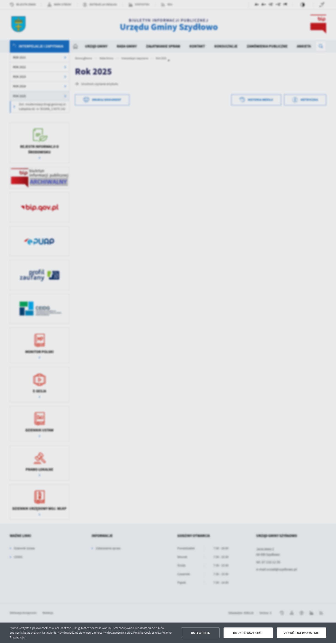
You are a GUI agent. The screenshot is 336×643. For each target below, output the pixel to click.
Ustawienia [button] (200, 633)
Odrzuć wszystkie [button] (248, 633)
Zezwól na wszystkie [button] (301, 633)
